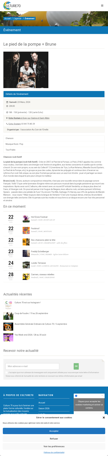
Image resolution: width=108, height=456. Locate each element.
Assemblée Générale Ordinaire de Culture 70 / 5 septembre (41, 324)
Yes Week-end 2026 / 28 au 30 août (30, 335)
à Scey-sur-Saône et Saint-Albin (29, 118)
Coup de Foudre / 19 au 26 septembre (31, 313)
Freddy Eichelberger (40, 251)
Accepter (54, 431)
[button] (103, 417)
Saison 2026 (44, 408)
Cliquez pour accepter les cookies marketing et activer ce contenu (89, 404)
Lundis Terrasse (38, 263)
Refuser (54, 438)
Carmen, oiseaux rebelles (42, 274)
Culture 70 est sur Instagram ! (28, 302)
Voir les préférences (54, 446)
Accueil (7, 18)
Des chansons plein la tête (43, 240)
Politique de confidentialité (54, 452)
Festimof (35, 228)
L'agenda (17, 18)
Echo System (15, 124)
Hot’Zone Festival (39, 217)
